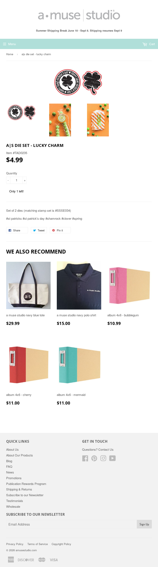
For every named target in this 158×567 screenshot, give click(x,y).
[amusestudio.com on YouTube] (112, 459)
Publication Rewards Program (26, 483)
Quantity (11, 173)
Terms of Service (37, 544)
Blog (9, 461)
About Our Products (19, 455)
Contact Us (106, 449)
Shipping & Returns (19, 489)
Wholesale (13, 506)
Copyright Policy (61, 544)
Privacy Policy (14, 544)
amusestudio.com (26, 550)
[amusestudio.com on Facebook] (85, 459)
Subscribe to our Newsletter (24, 495)
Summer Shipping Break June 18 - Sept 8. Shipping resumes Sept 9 (79, 30)
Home (9, 54)
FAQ (9, 466)
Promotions (14, 478)
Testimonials (14, 500)
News (10, 472)
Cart (151, 44)
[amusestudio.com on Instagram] (103, 459)
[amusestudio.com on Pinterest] (94, 459)
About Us (12, 449)
